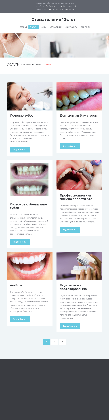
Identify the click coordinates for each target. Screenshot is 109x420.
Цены (43, 27)
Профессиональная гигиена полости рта (76, 197)
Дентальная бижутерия (79, 115)
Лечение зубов (21, 115)
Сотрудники (55, 27)
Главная (22, 27)
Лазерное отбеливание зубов (28, 206)
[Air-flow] (30, 266)
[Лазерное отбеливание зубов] (30, 179)
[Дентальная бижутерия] (79, 96)
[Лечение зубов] (30, 96)
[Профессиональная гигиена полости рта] (79, 175)
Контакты (86, 27)
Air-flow (16, 285)
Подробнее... (20, 149)
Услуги (33, 27)
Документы (71, 27)
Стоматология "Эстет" (54, 19)
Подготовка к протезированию (73, 287)
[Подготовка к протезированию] (79, 266)
